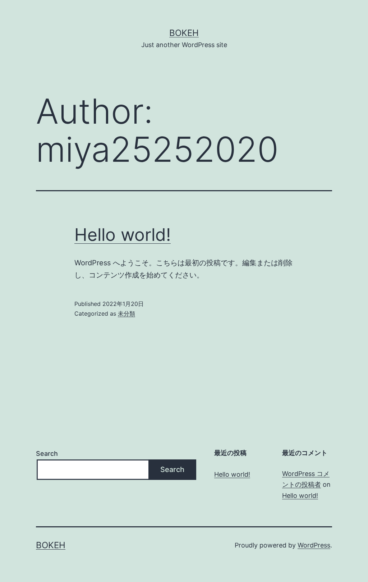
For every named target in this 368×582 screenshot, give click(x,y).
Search (47, 453)
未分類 (126, 313)
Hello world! (122, 234)
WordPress (314, 545)
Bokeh (184, 33)
